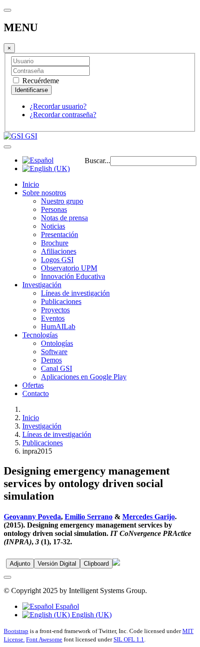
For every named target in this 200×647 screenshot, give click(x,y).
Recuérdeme (39, 81)
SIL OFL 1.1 (128, 639)
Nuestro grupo (62, 201)
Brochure (54, 243)
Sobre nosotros (44, 193)
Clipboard (96, 563)
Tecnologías (40, 335)
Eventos (53, 318)
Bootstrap (16, 630)
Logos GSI (57, 260)
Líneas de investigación (75, 293)
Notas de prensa (64, 218)
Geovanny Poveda (32, 517)
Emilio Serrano (89, 517)
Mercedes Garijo (148, 517)
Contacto (35, 393)
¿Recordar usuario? (58, 106)
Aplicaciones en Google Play (84, 377)
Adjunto (20, 563)
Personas (54, 209)
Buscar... (97, 161)
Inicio (30, 184)
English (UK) (91, 615)
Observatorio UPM (69, 268)
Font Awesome (44, 639)
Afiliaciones (58, 251)
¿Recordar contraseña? (63, 115)
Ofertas (33, 385)
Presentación (59, 234)
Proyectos (55, 310)
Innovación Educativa (73, 276)
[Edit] (116, 563)
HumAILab (58, 326)
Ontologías (57, 343)
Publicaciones (61, 301)
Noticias (53, 226)
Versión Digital (57, 563)
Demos (51, 360)
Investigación (41, 285)
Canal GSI (56, 368)
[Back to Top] (7, 577)
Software (54, 352)
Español (66, 606)
